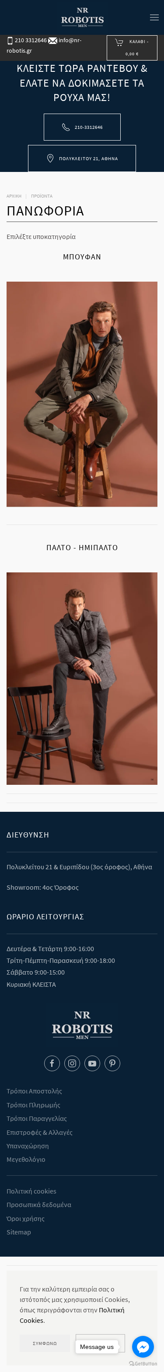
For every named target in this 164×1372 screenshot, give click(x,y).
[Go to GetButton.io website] (143, 1363)
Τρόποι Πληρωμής (33, 1104)
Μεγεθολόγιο (26, 1159)
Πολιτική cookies (31, 1191)
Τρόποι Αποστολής (34, 1090)
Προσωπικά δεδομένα (39, 1204)
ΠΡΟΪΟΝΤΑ (41, 196)
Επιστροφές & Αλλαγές (40, 1132)
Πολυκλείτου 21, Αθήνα (88, 158)
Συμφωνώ (45, 1343)
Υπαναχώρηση (28, 1145)
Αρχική (14, 196)
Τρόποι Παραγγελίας (37, 1118)
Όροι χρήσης (26, 1218)
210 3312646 (30, 40)
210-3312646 (89, 127)
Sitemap (19, 1231)
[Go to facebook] (143, 1347)
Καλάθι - (137, 48)
